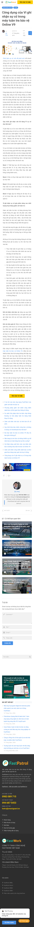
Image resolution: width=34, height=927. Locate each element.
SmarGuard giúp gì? (7, 7)
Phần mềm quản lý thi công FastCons (14, 893)
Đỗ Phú (17, 492)
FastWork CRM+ (8, 890)
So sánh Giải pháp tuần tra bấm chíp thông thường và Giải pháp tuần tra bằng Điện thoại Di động (17, 416)
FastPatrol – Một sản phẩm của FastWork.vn (14, 786)
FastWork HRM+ (8, 888)
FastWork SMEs (8, 883)
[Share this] (5, 475)
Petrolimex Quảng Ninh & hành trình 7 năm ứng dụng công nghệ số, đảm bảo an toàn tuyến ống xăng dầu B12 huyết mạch (16, 719)
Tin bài (15, 7)
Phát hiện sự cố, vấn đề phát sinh (14, 58)
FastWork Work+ (8, 885)
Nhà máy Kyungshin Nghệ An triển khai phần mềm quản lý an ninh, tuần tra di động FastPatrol (17, 708)
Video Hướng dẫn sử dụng (11, 830)
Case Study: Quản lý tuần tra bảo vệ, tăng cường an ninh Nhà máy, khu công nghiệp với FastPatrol (17, 729)
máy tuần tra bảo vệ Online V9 (13, 351)
